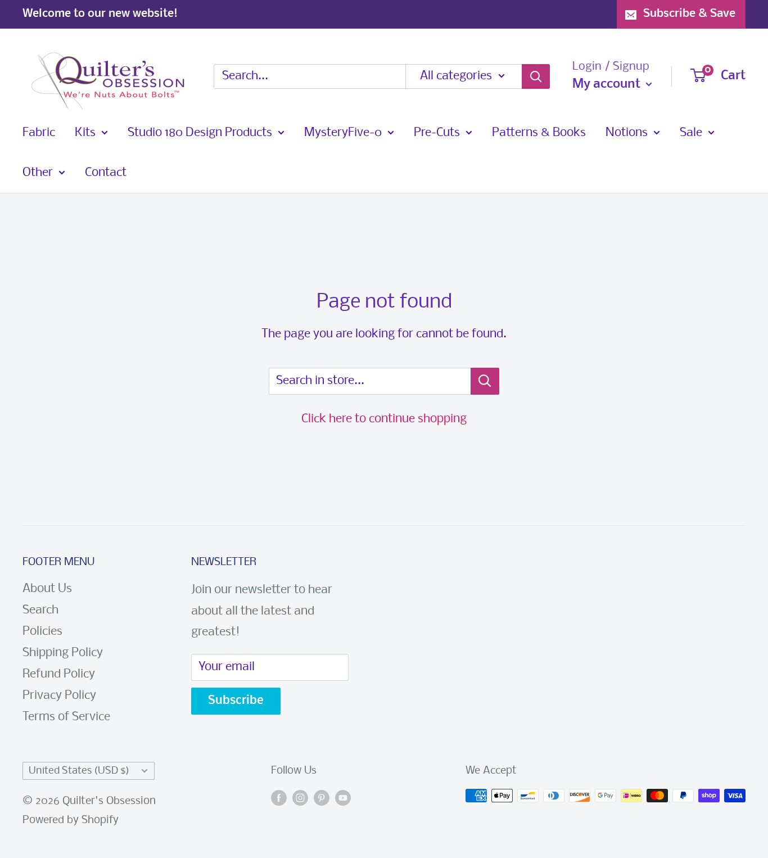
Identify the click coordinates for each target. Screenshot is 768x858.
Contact (106, 172)
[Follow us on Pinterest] (321, 798)
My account (607, 84)
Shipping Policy (62, 653)
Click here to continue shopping (384, 419)
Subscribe (236, 700)
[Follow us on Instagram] (300, 798)
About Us (47, 588)
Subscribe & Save (689, 14)
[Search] (536, 76)
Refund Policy (58, 674)
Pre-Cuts (437, 133)
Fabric (38, 133)
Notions (627, 133)
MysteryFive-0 (343, 133)
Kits (85, 133)
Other (37, 172)
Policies (42, 631)
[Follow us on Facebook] (279, 798)
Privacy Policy (59, 695)
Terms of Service (66, 717)
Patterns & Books (539, 133)
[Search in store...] (485, 381)
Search (40, 610)
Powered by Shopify (70, 820)
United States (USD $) (79, 771)
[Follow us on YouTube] (343, 798)
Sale (691, 133)
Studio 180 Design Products (200, 133)
